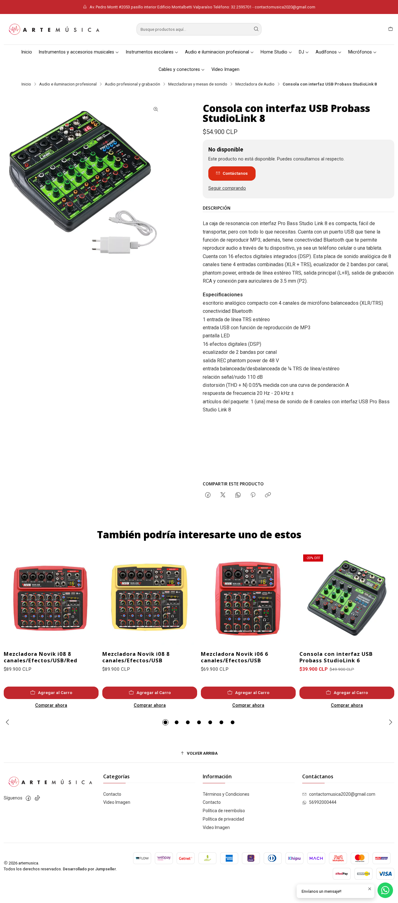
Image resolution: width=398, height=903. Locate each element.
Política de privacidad (223, 819)
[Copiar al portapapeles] (268, 495)
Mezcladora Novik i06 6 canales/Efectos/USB (234, 657)
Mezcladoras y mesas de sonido (197, 84)
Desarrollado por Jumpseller (89, 869)
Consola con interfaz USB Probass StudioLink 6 (336, 657)
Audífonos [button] (326, 52)
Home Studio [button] (274, 52)
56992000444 (322, 802)
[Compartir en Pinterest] (253, 495)
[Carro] (390, 29)
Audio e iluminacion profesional (68, 84)
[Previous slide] (8, 722)
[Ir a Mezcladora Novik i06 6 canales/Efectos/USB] (248, 598)
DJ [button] (301, 52)
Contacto (112, 794)
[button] (165, 722)
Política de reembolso (224, 810)
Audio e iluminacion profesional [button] (217, 52)
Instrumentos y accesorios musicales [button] (76, 52)
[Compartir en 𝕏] (223, 495)
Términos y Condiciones (226, 794)
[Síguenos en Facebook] (28, 798)
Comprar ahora (51, 705)
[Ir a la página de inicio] (53, 29)
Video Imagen (225, 69)
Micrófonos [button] (360, 52)
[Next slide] (389, 722)
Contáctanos (235, 173)
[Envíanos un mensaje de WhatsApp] (385, 890)
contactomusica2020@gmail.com (342, 794)
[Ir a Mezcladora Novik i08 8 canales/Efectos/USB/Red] (51, 598)
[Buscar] (256, 29)
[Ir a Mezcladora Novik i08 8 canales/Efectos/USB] (149, 598)
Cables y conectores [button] (179, 69)
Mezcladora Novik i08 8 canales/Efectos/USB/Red (40, 657)
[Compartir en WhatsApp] (238, 495)
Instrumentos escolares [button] (150, 52)
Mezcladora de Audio (255, 84)
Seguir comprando (227, 188)
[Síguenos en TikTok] (37, 798)
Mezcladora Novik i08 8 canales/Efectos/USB (136, 657)
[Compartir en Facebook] (208, 495)
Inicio (26, 52)
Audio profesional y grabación (132, 84)
